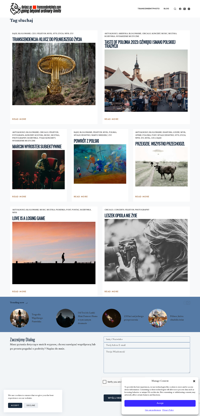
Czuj (34, 34)
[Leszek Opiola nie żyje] (146, 250)
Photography (19, 138)
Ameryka (123, 34)
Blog (166, 8)
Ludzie (176, 132)
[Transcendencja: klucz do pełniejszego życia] (53, 74)
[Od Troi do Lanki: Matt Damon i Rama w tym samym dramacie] (65, 318)
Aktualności (111, 34)
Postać (75, 210)
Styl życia (58, 34)
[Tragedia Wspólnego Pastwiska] (19, 318)
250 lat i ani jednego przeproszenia (134, 318)
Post (154, 135)
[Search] (175, 9)
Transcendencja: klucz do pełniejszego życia (47, 39)
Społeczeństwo (82, 135)
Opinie (138, 135)
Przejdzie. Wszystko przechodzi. (160, 144)
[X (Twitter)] (184, 9)
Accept (160, 403)
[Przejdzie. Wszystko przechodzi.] (161, 166)
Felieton (41, 34)
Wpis (67, 34)
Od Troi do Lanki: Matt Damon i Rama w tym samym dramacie (87, 318)
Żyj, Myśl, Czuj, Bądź (151, 138)
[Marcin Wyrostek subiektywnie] (38, 169)
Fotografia (18, 135)
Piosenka (60, 210)
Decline (31, 405)
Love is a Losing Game (28, 218)
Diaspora (167, 132)
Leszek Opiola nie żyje (121, 215)
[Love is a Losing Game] (53, 253)
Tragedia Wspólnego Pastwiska (37, 318)
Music (164, 34)
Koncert (156, 34)
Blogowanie (24, 34)
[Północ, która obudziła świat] (157, 318)
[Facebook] (180, 9)
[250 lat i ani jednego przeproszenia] (111, 318)
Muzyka (172, 34)
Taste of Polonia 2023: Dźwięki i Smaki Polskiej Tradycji (140, 44)
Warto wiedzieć (99, 135)
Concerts (119, 210)
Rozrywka (110, 36)
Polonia (146, 135)
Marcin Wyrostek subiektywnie (36, 146)
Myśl (49, 34)
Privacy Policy (168, 410)
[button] (194, 381)
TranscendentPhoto (148, 8)
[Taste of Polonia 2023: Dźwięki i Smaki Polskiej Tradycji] (146, 81)
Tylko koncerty (47, 138)
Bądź (14, 34)
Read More (19, 120)
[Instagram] (189, 9)
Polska (112, 132)
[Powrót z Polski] (100, 164)
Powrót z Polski (86, 141)
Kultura (39, 135)
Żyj (71, 34)
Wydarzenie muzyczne (127, 36)
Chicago (146, 34)
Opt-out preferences (153, 410)
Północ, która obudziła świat (177, 318)
